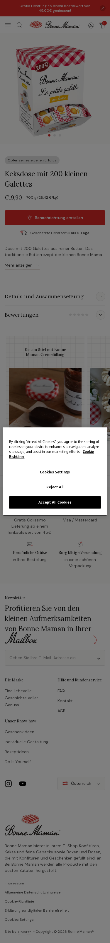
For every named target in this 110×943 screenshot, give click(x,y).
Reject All (55, 487)
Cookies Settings (55, 472)
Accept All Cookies (55, 502)
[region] (55, 471)
